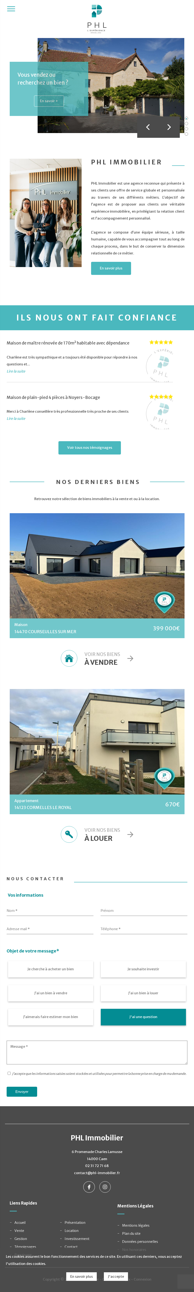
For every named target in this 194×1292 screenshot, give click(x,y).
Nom (12, 911)
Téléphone (111, 929)
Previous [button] (148, 127)
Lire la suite (16, 371)
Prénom (107, 911)
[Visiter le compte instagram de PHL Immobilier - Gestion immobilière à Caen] (105, 1187)
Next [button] (169, 127)
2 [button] (186, 123)
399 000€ (166, 628)
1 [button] (186, 118)
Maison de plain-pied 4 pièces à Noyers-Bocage (53, 397)
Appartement (26, 800)
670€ (172, 804)
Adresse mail (18, 929)
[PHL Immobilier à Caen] (97, 21)
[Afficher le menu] (11, 9)
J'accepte (116, 1276)
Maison (20, 624)
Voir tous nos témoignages (89, 447)
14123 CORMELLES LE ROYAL (43, 807)
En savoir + (49, 101)
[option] (97, 85)
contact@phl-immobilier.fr (97, 1173)
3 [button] (186, 128)
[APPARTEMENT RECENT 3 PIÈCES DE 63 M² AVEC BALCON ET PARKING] (97, 741)
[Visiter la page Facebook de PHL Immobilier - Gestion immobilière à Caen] (89, 1187)
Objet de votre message (33, 951)
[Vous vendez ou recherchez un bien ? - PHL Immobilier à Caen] (111, 85)
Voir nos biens (102, 659)
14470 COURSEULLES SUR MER (45, 631)
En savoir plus (111, 268)
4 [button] (186, 134)
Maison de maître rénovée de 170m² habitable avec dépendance (68, 343)
